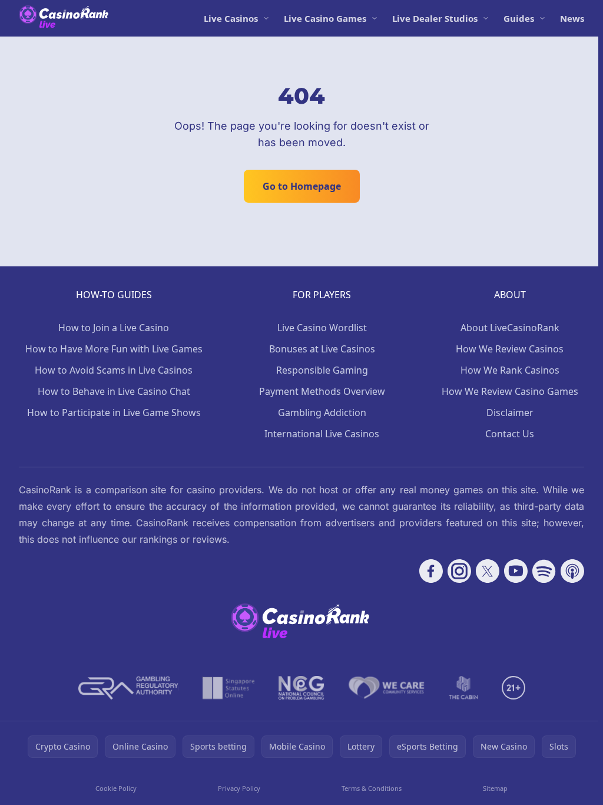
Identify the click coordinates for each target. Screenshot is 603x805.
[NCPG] (301, 688)
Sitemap (495, 788)
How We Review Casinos (510, 348)
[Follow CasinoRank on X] (487, 571)
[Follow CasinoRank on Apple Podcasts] (572, 571)
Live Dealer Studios (435, 18)
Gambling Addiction (322, 412)
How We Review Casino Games (510, 391)
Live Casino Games (325, 18)
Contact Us (509, 433)
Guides (518, 18)
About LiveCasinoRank (509, 327)
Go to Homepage (302, 186)
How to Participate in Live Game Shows (114, 412)
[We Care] (386, 688)
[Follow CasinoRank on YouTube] (516, 571)
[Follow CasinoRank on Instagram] (459, 571)
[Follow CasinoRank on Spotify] (544, 571)
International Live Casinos (321, 433)
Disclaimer (510, 412)
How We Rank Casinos (509, 370)
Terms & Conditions (372, 788)
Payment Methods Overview (322, 391)
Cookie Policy (116, 788)
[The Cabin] (463, 688)
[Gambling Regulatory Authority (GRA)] (128, 688)
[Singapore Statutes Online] (228, 688)
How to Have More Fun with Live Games (114, 348)
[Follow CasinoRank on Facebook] (431, 571)
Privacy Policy (239, 788)
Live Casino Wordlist (322, 327)
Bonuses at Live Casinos (322, 348)
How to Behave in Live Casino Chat (114, 391)
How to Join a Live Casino (113, 327)
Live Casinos (231, 18)
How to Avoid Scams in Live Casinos (114, 370)
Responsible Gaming (322, 370)
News (572, 18)
